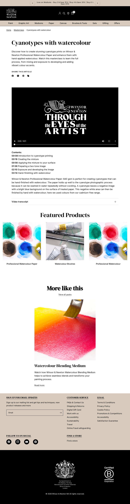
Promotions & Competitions (109, 413)
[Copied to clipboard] (28, 75)
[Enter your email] (60, 413)
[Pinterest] (35, 441)
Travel (69, 424)
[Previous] (32, 3)
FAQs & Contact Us (75, 402)
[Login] (60, 13)
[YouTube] (26, 441)
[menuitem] (11, 23)
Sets (95, 23)
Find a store (72, 441)
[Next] (97, 3)
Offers (117, 23)
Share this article (22, 72)
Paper (51, 23)
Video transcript (20, 201)
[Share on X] (18, 75)
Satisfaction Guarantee (107, 421)
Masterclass (19, 30)
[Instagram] (17, 441)
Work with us (73, 413)
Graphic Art (24, 23)
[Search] (64, 13)
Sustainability (73, 421)
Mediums (39, 23)
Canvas (63, 23)
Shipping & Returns (75, 406)
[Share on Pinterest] (23, 75)
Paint (10, 23)
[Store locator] (68, 13)
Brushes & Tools (79, 23)
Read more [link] (39, 385)
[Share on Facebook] (13, 75)
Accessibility (72, 417)
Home (8, 30)
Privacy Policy (103, 406)
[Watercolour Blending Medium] (65, 329)
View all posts (65, 295)
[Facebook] (8, 441)
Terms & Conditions (106, 402)
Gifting (105, 23)
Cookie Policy (103, 410)
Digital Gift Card (74, 410)
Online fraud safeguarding (79, 428)
